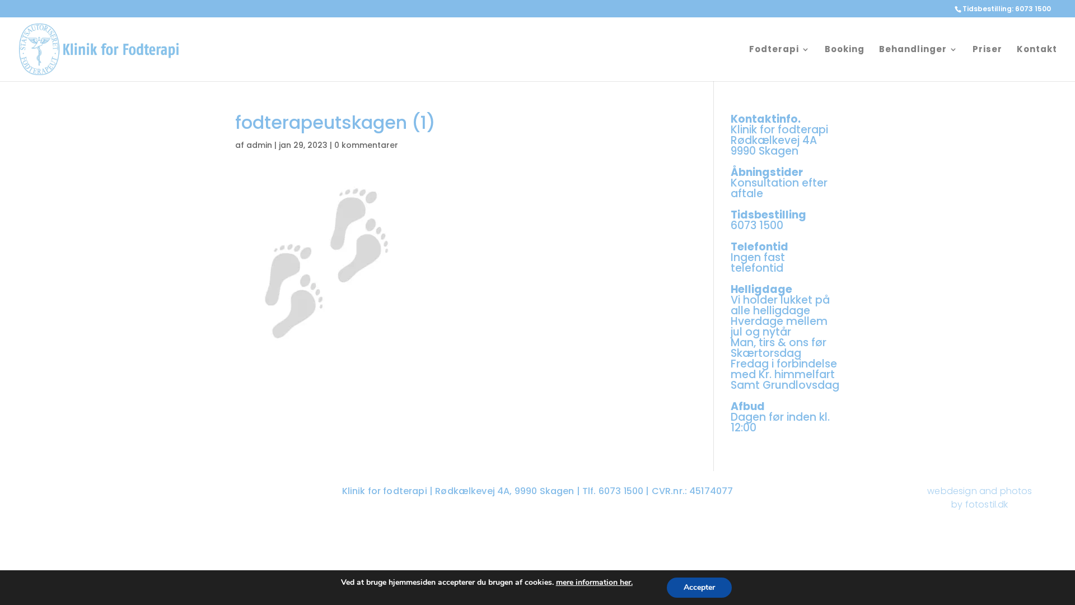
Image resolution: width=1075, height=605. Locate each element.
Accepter (699, 587)
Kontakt (1037, 50)
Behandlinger (913, 50)
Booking (844, 50)
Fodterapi (774, 50)
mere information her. (594, 582)
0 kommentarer (366, 145)
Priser (987, 50)
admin (259, 145)
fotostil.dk (986, 504)
